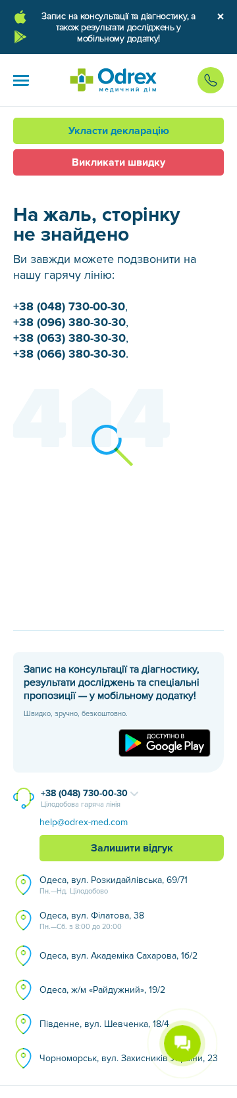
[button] (21, 80)
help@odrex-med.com (84, 822)
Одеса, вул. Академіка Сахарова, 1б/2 (119, 955)
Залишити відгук (132, 848)
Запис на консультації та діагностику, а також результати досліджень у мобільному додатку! (118, 27)
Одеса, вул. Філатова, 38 (92, 920)
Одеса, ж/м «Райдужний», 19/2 (102, 989)
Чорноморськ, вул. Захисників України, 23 (129, 1058)
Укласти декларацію (118, 130)
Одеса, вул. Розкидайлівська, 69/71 (114, 884)
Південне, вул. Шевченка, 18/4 (104, 1024)
